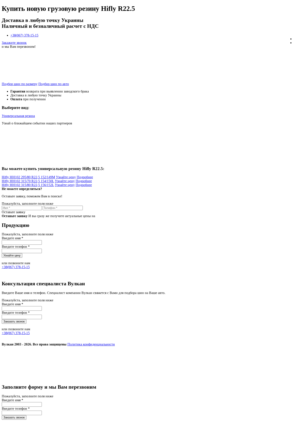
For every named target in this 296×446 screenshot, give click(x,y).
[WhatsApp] (231, 378)
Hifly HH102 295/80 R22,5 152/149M (28, 177)
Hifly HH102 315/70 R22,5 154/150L (28, 181)
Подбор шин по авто (53, 84)
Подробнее (85, 177)
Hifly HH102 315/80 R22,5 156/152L (28, 185)
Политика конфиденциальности (91, 344)
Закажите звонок (14, 43)
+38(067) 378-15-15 (24, 35)
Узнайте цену (66, 177)
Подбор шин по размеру (19, 84)
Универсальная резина (18, 116)
